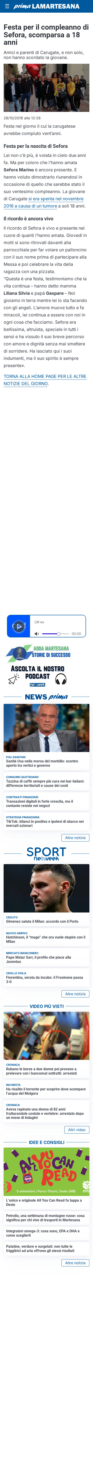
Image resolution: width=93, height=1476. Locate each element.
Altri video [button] (77, 1129)
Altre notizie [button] (75, 837)
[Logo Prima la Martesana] (46, 6)
